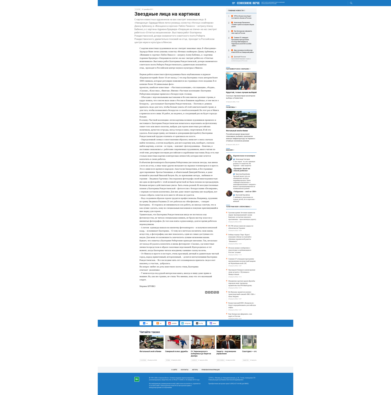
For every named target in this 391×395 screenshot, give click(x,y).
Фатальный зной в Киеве (237, 131)
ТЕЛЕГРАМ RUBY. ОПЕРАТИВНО (238, 207)
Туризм (168, 360)
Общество (246, 360)
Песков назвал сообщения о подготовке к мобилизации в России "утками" (239, 250)
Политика (230, 107)
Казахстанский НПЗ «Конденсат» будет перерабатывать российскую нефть (242, 305)
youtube (174, 323)
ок (160, 323)
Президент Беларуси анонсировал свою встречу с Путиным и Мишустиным (241, 272)
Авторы (195, 370)
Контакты (184, 370)
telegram (188, 323)
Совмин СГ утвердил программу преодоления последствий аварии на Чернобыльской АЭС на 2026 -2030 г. (241, 42)
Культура (137, 9)
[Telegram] (212, 292)
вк (147, 323)
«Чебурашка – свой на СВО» (244, 191)
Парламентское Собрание (237, 69)
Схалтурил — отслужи (251, 351)
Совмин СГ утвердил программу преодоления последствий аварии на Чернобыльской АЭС (241, 261)
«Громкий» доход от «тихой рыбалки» (241, 169)
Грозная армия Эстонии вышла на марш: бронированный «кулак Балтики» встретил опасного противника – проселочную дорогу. (242, 215)
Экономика (220, 360)
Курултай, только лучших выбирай (241, 92)
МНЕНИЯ (229, 150)
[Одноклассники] (209, 292)
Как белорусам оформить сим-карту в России (240, 315)
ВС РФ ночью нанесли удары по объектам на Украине (240, 227)
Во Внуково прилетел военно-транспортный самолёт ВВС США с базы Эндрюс (241, 294)
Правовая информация (211, 370)
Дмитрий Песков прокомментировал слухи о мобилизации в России (241, 59)
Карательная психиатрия (244, 156)
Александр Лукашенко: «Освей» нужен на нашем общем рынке (242, 24)
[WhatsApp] (217, 292)
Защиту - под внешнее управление (226, 352)
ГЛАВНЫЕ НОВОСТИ (236, 11)
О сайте (174, 370)
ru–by (201, 323)
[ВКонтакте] (206, 292)
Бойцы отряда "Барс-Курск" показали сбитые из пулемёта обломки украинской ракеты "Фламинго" (239, 237)
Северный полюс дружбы (176, 351)
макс (214, 323)
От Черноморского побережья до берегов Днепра (201, 353)
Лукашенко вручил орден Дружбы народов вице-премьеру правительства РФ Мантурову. (241, 283)
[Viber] (215, 292)
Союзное (194, 360)
